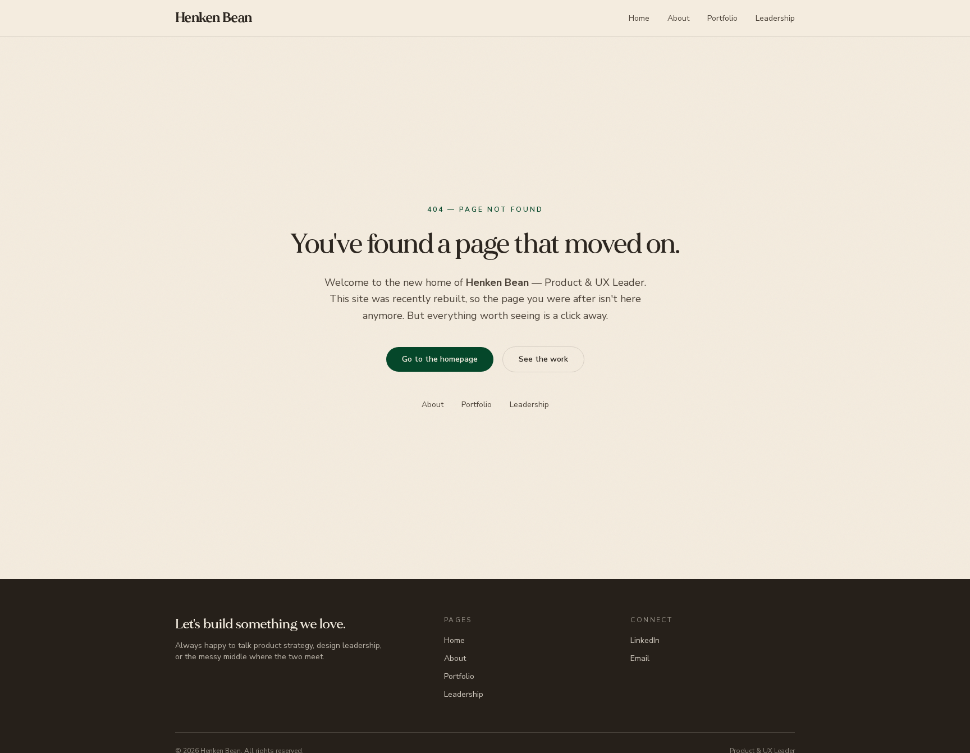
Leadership (775, 18)
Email (639, 658)
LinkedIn (645, 640)
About (678, 18)
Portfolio (722, 18)
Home (639, 18)
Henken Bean (213, 17)
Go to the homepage (439, 359)
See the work (543, 359)
